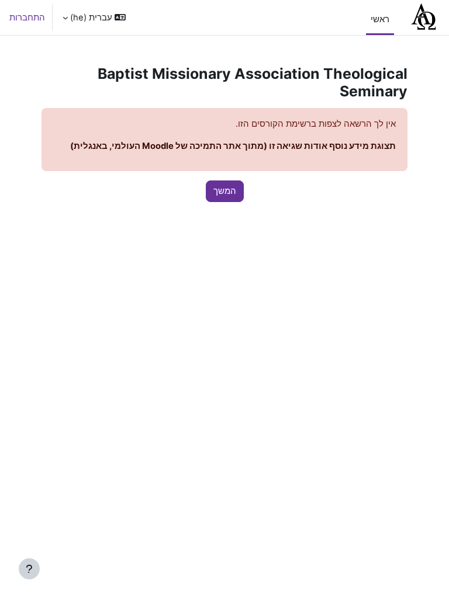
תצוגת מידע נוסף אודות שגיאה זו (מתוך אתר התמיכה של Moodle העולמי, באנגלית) (233, 146)
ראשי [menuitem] (380, 19)
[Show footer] (29, 568)
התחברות (27, 17)
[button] (94, 17)
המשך (224, 191)
